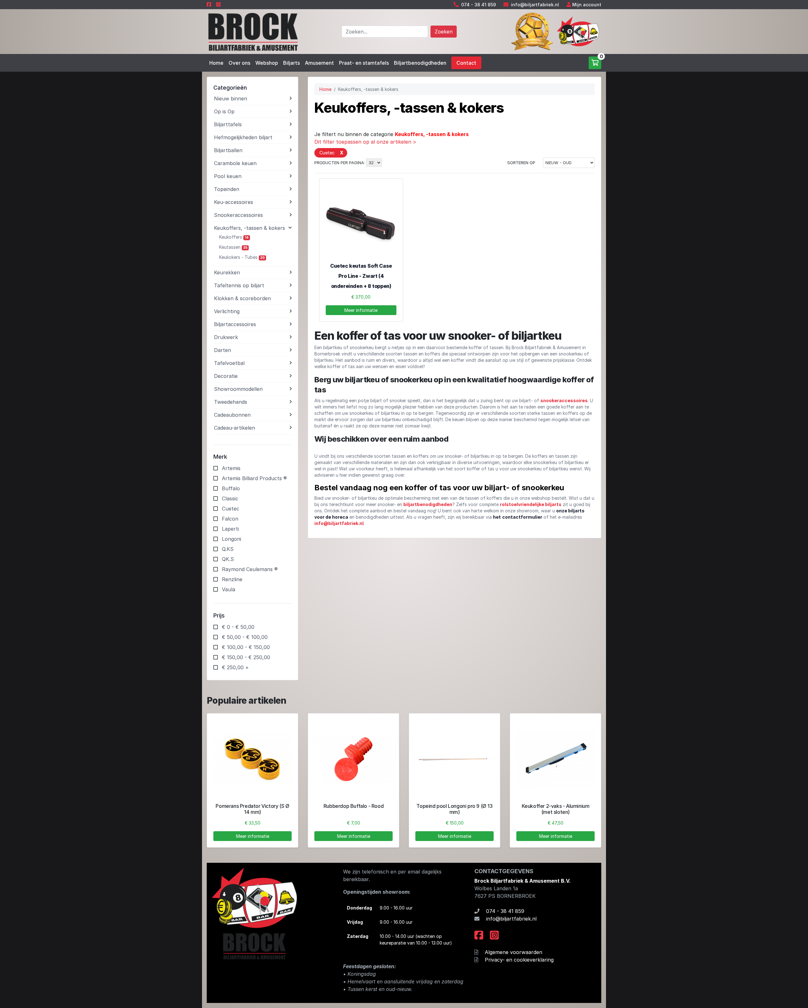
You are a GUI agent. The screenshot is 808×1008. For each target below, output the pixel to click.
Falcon (230, 519)
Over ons (239, 63)
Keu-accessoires (233, 202)
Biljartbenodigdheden (420, 63)
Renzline (232, 579)
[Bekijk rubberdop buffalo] (353, 759)
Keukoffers (234, 237)
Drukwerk (226, 337)
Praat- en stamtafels (364, 63)
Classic (230, 498)
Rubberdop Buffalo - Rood (353, 806)
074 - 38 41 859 (478, 4)
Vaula (228, 589)
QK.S (228, 559)
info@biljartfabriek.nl (535, 4)
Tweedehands (230, 402)
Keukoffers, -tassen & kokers (249, 228)
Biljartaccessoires (235, 324)
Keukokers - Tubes (242, 257)
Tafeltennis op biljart (239, 285)
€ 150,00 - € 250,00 (246, 657)
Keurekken (227, 272)
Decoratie (226, 376)
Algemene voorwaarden (513, 952)
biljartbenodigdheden (427, 504)
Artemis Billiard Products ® (254, 478)
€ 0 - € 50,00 (238, 627)
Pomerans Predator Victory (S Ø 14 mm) (252, 809)
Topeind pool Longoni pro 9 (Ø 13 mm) (454, 809)
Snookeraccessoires (238, 215)
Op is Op (224, 111)
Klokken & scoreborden (242, 298)
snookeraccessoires (564, 400)
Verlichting (227, 311)
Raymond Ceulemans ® (250, 569)
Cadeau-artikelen (234, 428)
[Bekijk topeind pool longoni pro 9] (454, 759)
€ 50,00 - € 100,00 (245, 637)
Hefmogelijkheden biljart (243, 137)
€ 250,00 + (235, 667)
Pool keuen (227, 176)
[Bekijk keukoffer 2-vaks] (555, 759)
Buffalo (231, 488)
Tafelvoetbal (229, 363)
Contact (466, 63)
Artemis (231, 468)
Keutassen (233, 247)
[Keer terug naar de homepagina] (252, 31)
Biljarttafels (228, 124)
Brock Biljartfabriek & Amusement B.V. (522, 881)
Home (216, 63)
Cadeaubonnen (232, 415)
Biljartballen (228, 150)
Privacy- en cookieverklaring (519, 960)
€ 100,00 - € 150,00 (246, 647)
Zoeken (444, 31)
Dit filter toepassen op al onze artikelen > (365, 142)
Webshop (266, 63)
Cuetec (230, 508)
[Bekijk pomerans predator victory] (252, 759)
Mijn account (586, 4)
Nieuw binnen (230, 98)
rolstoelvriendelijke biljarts (530, 504)
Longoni (231, 539)
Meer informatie (360, 310)
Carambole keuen (235, 163)
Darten (222, 350)
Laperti (230, 529)
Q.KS (228, 549)
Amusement (319, 63)
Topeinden (226, 189)
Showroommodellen (238, 389)
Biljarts (291, 63)
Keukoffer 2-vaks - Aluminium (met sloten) (556, 809)
